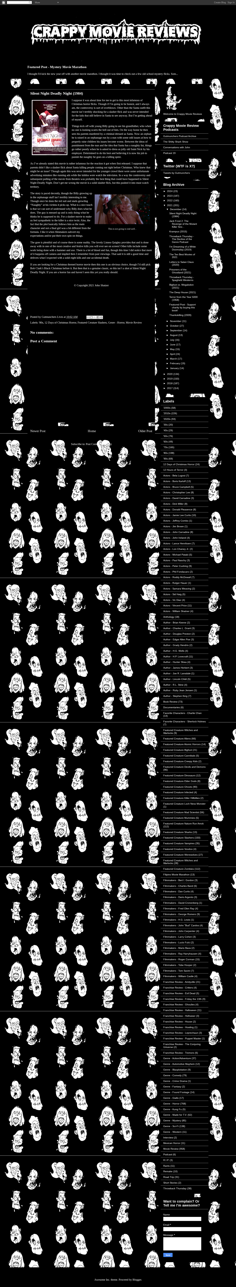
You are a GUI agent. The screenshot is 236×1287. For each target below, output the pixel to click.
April (173, 354)
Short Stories (170, 1182)
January (175, 368)
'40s (165, 430)
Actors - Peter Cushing (175, 566)
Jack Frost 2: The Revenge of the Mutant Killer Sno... (183, 224)
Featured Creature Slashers (92, 322)
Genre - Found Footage (176, 1092)
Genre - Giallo (171, 1098)
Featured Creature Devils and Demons (184, 766)
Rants (166, 1165)
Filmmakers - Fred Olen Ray (178, 908)
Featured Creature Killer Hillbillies (181, 798)
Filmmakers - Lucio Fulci (176, 942)
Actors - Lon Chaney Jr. (176, 549)
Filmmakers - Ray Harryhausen (180, 953)
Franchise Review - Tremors (178, 1052)
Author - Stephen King (175, 696)
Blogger (137, 1279)
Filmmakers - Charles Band (178, 886)
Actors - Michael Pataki (175, 554)
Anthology (168, 616)
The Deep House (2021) (182, 292)
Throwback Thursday (174, 1188)
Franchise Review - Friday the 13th (182, 999)
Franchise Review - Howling (178, 1027)
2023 (170, 195)
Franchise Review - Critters (178, 987)
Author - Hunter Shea (175, 662)
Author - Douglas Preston (177, 633)
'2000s (167, 407)
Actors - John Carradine (176, 532)
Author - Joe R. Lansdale (177, 673)
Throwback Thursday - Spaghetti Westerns (181, 278)
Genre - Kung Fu (172, 1109)
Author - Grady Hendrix (176, 645)
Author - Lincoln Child (175, 679)
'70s (165, 447)
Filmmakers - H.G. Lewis (176, 919)
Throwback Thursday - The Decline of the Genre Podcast (181, 239)
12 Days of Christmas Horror (60, 322)
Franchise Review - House (177, 1021)
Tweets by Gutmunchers (176, 172)
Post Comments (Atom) (99, 444)
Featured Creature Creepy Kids (180, 761)
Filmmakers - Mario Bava (177, 948)
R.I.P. (166, 1160)
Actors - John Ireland (174, 537)
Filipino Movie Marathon (176, 874)
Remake (167, 1171)
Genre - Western (172, 1131)
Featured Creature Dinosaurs (179, 775)
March (174, 358)
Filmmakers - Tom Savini (176, 970)
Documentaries (171, 707)
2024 (170, 191)
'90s (165, 458)
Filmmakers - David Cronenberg (180, 902)
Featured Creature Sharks (177, 832)
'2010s (167, 413)
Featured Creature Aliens (177, 738)
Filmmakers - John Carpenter (179, 931)
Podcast (167, 1154)
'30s (165, 424)
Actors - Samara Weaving (177, 588)
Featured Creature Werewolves (180, 854)
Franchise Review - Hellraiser (179, 1016)
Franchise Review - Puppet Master (182, 1038)
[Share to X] (94, 317)
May (172, 349)
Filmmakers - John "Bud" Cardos (181, 925)
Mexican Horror (171, 1143)
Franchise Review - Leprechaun (180, 1032)
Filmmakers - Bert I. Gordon (178, 880)
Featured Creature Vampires (179, 843)
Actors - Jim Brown (173, 526)
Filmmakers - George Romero (179, 914)
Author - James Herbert (176, 667)
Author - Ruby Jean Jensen (178, 690)
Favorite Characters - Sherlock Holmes (184, 721)
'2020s (167, 419)
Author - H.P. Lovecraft (175, 656)
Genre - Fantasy (172, 1086)
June (173, 344)
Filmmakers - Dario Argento (178, 897)
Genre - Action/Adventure (177, 1058)
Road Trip (168, 1177)
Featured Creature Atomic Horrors (182, 744)
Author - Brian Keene (174, 622)
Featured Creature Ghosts (177, 786)
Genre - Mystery (172, 1120)
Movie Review (134, 322)
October (175, 325)
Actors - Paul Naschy (174, 560)
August (174, 335)
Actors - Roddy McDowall (177, 577)
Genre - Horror (116, 322)
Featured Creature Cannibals (179, 755)
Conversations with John (176, 147)
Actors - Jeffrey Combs (175, 520)
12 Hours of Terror (173, 469)
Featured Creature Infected (178, 792)
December (176, 209)
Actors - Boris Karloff (174, 481)
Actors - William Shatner (176, 611)
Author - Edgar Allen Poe (176, 639)
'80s (41, 322)
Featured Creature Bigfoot (177, 750)
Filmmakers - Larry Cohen (177, 936)
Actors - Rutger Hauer (175, 583)
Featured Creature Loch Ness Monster (184, 803)
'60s (165, 441)
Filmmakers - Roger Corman (179, 959)
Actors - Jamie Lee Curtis (177, 515)
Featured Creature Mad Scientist (181, 812)
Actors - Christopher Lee (176, 492)
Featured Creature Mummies (179, 817)
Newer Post (37, 431)
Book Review (170, 701)
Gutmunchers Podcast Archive (179, 136)
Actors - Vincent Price (175, 605)
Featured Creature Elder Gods (180, 781)
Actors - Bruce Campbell (176, 487)
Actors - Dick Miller (173, 503)
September (176, 330)
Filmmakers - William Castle (178, 976)
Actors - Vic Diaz (172, 600)
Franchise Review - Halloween (179, 1010)
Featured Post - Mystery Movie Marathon (57, 67)
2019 (170, 378)
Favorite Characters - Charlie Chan (182, 713)
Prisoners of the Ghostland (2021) (180, 271)
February (175, 363)
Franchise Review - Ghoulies (179, 1004)
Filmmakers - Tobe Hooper (177, 965)
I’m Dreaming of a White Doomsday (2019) (182, 248)
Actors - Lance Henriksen (177, 543)
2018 (170, 383)
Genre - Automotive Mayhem (179, 1064)
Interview (168, 1137)
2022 (170, 200)
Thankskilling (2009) (180, 315)
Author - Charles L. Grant (177, 628)
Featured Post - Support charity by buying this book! (182, 307)
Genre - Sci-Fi (171, 1126)
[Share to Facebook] (98, 317)
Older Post (145, 431)
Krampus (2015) (178, 231)
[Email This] (88, 317)
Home (92, 431)
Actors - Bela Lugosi (174, 475)
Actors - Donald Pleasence (177, 509)
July (172, 340)
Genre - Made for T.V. (175, 1114)
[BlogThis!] (91, 317)
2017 (170, 388)
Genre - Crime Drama (175, 1081)
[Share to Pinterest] (101, 317)
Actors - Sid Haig (172, 594)
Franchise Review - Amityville (179, 982)
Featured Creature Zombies (178, 868)
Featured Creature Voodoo (178, 849)
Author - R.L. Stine (173, 684)
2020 (170, 374)
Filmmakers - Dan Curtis (176, 891)
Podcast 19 (169, 153)
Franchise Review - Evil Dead (179, 993)
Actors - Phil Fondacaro (176, 571)
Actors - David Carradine (176, 498)
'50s (165, 436)
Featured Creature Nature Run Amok (183, 823)
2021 (170, 205)
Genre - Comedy (172, 1075)
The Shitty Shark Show (175, 141)
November (176, 321)
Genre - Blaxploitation (175, 1069)
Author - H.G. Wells (173, 650)
